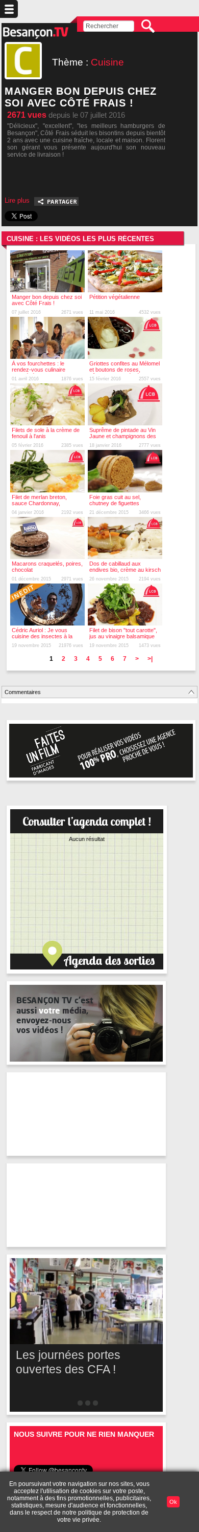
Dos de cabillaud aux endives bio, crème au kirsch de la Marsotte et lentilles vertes (125, 572)
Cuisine (107, 62)
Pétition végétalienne (114, 297)
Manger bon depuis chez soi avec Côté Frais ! (47, 300)
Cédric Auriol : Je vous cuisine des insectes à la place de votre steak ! (42, 636)
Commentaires (23, 692)
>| (150, 658)
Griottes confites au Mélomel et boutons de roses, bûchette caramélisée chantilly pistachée (124, 372)
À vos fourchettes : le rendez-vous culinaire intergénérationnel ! (38, 369)
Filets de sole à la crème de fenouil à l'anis (46, 433)
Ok (173, 1502)
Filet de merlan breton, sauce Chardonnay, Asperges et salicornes (40, 503)
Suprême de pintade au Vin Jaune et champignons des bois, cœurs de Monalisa (122, 436)
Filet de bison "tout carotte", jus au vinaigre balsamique (123, 633)
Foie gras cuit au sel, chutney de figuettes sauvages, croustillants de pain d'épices (121, 506)
